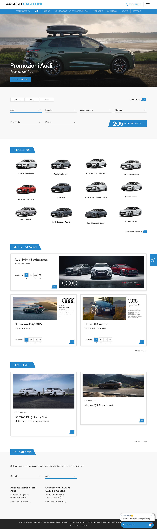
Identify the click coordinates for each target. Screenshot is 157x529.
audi (36, 11)
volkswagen (23, 11)
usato (125, 11)
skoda (47, 11)
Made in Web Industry (78, 525)
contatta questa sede (19, 502)
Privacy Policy (106, 522)
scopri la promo (20, 80)
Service (137, 11)
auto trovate (127, 123)
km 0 (32, 100)
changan (112, 11)
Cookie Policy (118, 522)
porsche (98, 11)
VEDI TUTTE (139, 351)
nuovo (17, 100)
